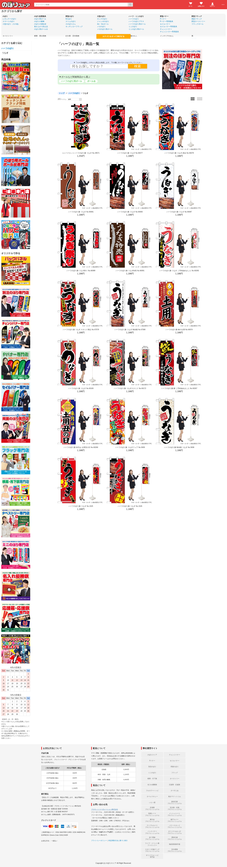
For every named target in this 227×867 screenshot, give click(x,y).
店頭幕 (194, 38)
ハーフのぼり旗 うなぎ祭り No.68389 (80, 271)
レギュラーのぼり (9, 19)
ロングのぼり (102, 19)
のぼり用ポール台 (41, 29)
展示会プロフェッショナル (152, 820)
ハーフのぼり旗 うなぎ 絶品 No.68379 (179, 153)
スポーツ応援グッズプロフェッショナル (152, 850)
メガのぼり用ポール (104, 29)
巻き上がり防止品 (41, 27)
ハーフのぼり (134, 19)
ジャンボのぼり (103, 21)
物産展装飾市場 (174, 844)
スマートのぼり (9, 21)
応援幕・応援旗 (174, 785)
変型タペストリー (198, 21)
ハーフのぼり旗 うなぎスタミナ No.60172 (130, 388)
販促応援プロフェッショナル (174, 802)
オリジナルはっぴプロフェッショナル (174, 832)
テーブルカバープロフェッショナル (152, 826)
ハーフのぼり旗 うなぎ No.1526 (130, 506)
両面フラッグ (197, 19)
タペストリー (8, 38)
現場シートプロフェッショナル (152, 814)
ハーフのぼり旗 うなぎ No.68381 (81, 212)
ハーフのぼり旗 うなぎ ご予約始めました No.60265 (179, 271)
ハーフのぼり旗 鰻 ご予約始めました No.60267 (179, 388)
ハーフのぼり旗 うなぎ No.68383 (130, 212)
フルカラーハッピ (152, 790)
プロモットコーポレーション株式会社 (104, 809)
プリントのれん (166, 38)
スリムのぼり (71, 21)
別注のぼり (152, 767)
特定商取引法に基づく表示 (118, 840)
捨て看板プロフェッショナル (152, 838)
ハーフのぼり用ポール (137, 24)
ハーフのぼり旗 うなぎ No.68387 (179, 212)
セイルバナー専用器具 (168, 27)
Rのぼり (69, 19)
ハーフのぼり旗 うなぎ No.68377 (130, 153)
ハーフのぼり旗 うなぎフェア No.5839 (130, 447)
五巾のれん (133, 38)
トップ (62, 93)
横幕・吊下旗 (152, 778)
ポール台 (91, 81)
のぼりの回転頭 (40, 24)
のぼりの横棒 (39, 21)
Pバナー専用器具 (166, 21)
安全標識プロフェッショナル (174, 850)
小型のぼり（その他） (11, 24)
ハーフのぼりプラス (136, 21)
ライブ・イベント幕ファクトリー (152, 844)
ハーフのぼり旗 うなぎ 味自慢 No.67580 (129, 330)
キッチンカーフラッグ (74, 27)
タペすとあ (175, 790)
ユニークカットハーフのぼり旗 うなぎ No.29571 (80, 153)
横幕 (36, 38)
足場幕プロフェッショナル (152, 808)
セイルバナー (165, 24)
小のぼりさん (71, 24)
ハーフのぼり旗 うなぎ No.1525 (81, 506)
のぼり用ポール (40, 19)
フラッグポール (197, 24)
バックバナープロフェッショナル (152, 832)
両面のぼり (175, 767)
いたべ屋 (152, 802)
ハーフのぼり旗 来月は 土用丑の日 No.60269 (81, 447)
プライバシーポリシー (99, 840)
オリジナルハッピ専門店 (152, 856)
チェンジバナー (166, 29)
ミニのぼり (133, 27)
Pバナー (163, 19)
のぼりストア (152, 755)
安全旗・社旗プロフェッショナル (174, 808)
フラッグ (174, 773)
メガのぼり (101, 27)
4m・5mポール (103, 24)
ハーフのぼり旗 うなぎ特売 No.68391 (130, 271)
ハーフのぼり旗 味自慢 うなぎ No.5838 (179, 447)
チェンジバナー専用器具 (169, 32)
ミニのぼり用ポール (136, 29)
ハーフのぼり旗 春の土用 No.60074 (179, 330)
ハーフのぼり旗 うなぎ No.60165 (81, 388)
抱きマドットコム (174, 796)
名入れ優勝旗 (152, 785)
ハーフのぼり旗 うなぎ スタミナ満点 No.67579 (81, 330)
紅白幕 (68, 38)
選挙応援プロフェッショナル (174, 838)
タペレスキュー (152, 796)
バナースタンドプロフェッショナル (174, 826)
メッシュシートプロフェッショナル (174, 814)
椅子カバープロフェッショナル (174, 820)
